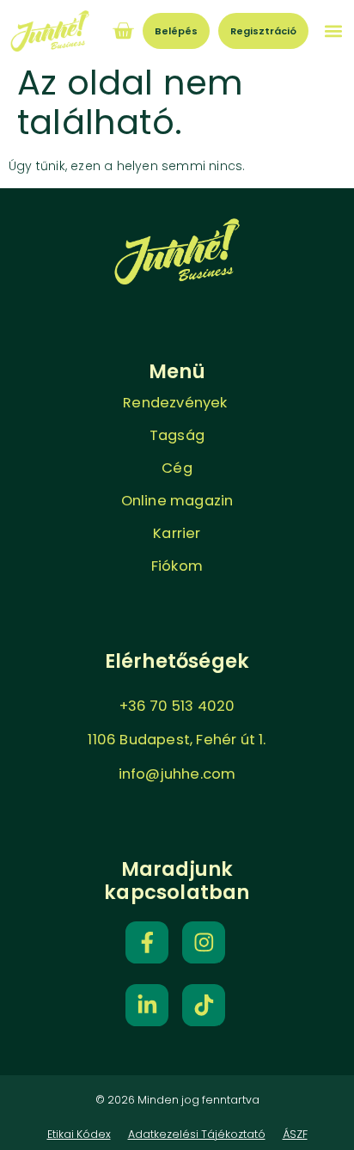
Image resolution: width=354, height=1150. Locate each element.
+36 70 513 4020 (177, 706)
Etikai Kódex (79, 1134)
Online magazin (177, 501)
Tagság (177, 435)
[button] (333, 30)
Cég (177, 468)
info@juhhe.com (177, 774)
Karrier (176, 533)
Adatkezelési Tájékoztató (197, 1134)
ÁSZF (295, 1134)
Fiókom (177, 566)
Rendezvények (177, 403)
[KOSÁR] (123, 31)
